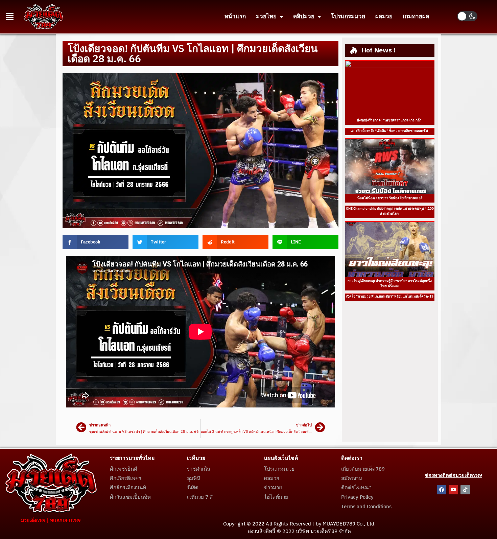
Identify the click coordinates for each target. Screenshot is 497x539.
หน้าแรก (235, 16)
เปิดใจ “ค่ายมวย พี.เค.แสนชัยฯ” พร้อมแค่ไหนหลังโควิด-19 (389, 296)
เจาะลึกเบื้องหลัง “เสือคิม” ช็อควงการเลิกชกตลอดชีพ (390, 131)
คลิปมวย (303, 16)
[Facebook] (441, 489)
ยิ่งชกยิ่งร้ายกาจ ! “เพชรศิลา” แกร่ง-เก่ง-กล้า (389, 120)
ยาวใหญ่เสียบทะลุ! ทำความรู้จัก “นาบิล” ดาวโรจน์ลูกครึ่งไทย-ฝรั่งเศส (390, 283)
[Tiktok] (465, 489)
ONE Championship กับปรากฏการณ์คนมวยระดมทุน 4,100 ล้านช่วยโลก (390, 211)
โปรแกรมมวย (348, 16)
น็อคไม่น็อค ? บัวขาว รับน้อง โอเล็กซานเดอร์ (389, 198)
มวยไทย (266, 16)
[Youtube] (453, 489)
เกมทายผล (416, 16)
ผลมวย (384, 16)
